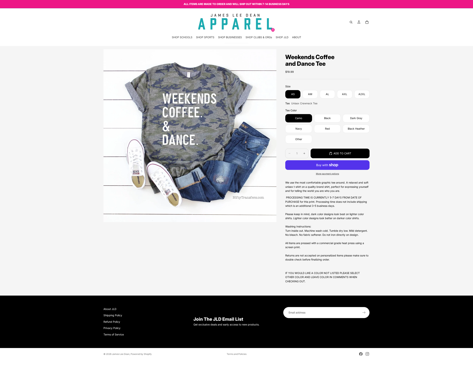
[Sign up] (364, 312)
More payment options (327, 173)
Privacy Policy (111, 328)
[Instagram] (367, 354)
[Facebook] (361, 354)
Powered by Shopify (141, 354)
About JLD (109, 309)
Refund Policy (111, 321)
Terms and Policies (236, 354)
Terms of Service (113, 334)
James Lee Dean (121, 354)
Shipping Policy (112, 315)
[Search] (351, 22)
